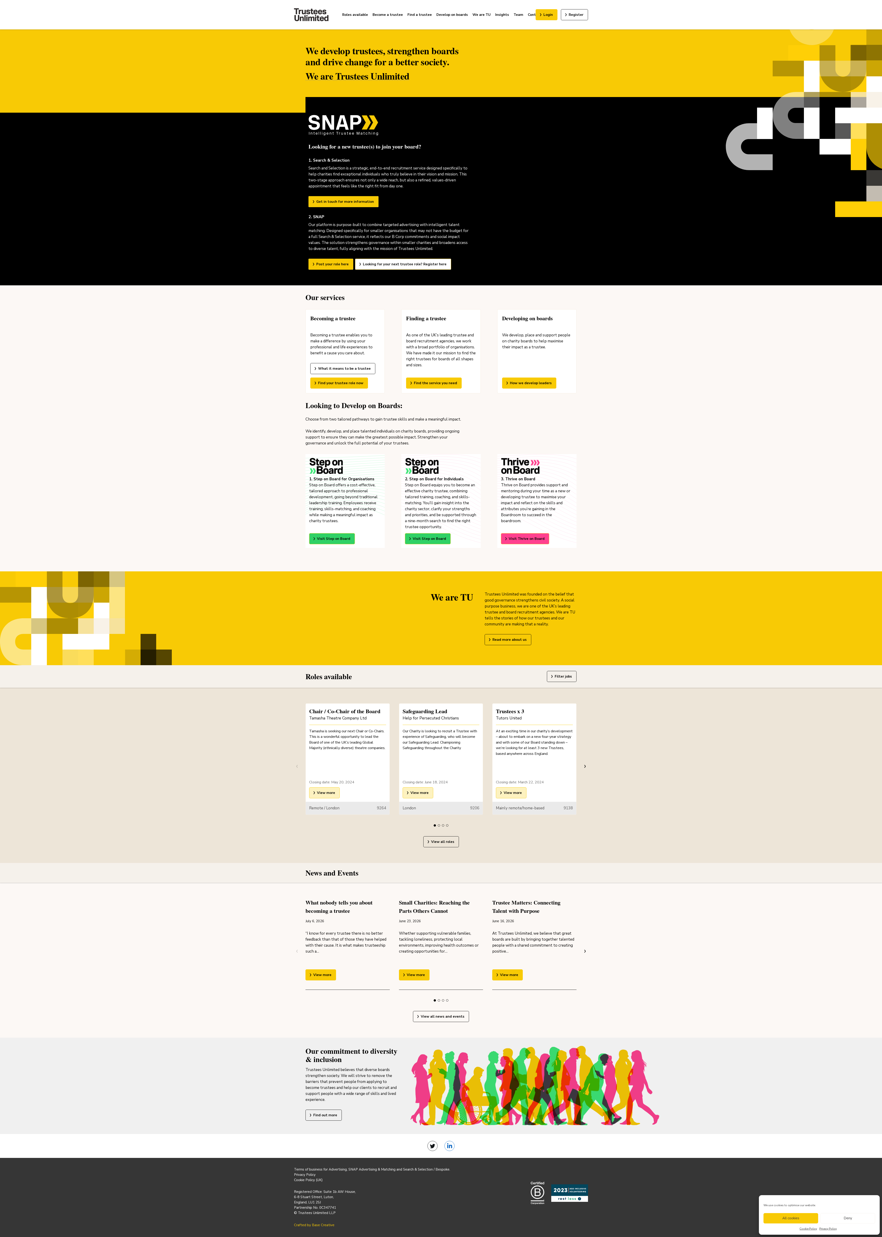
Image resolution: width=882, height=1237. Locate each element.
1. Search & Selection (329, 160)
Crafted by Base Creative (314, 1225)
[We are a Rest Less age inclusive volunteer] (569, 1193)
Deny (848, 1218)
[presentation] (584, 766)
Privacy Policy (828, 1229)
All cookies (790, 1218)
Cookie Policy (808, 1229)
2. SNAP (316, 217)
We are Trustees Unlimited (357, 75)
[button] (435, 825)
